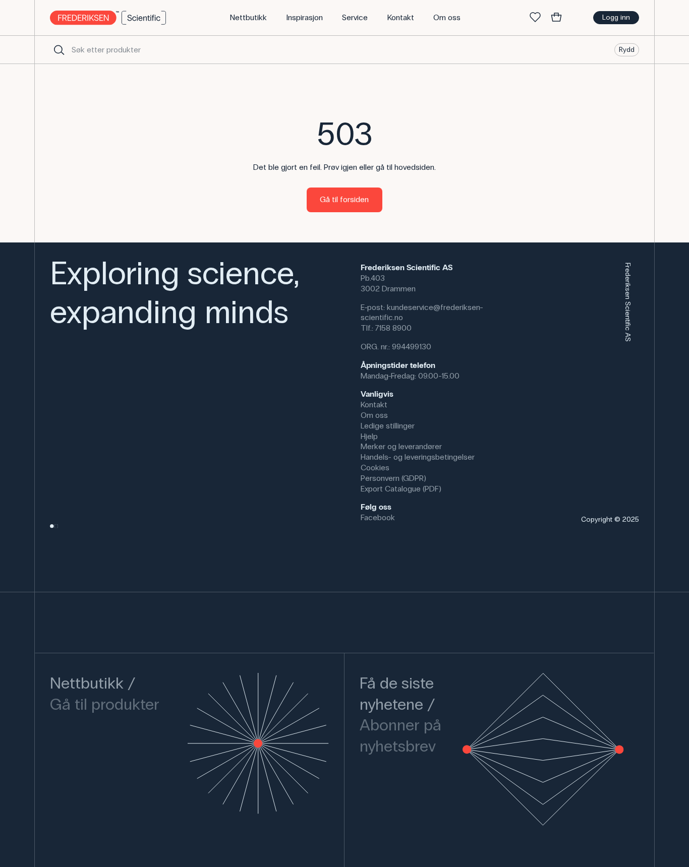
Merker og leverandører (401, 446)
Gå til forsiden (344, 199)
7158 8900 (393, 328)
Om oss (374, 415)
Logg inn (616, 17)
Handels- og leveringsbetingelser (418, 457)
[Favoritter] (535, 18)
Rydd (627, 49)
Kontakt (374, 404)
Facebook (378, 517)
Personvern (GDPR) (393, 478)
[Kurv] (556, 18)
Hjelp (369, 436)
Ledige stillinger (388, 425)
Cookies (375, 467)
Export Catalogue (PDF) (401, 488)
